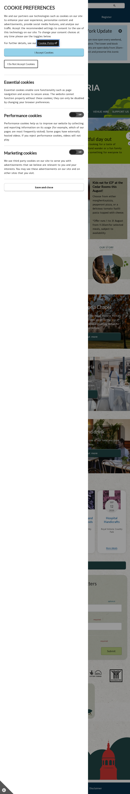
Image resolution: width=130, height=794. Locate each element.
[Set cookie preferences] (7, 787)
